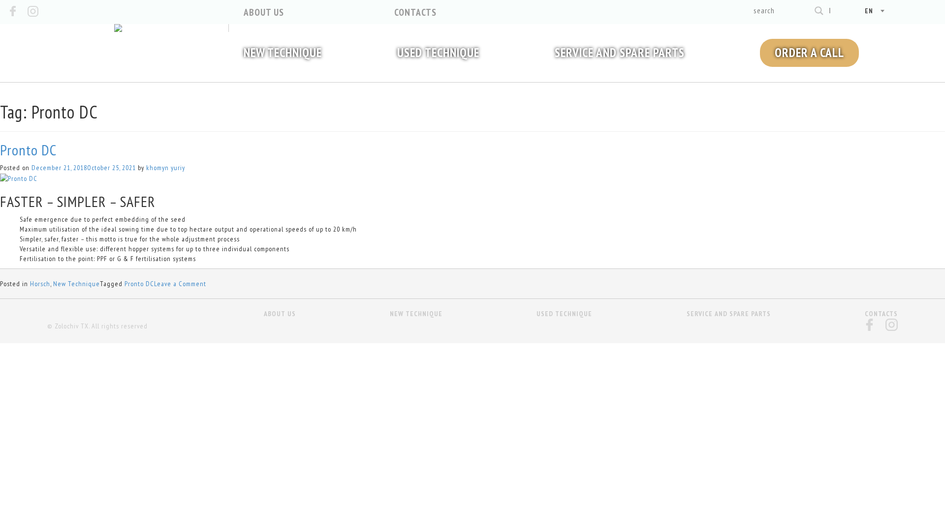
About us (264, 12)
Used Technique (438, 52)
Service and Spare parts (620, 52)
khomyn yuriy (165, 167)
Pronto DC (28, 149)
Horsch (40, 283)
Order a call (809, 52)
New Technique (283, 52)
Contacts (415, 12)
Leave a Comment (180, 283)
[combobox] (862, 11)
